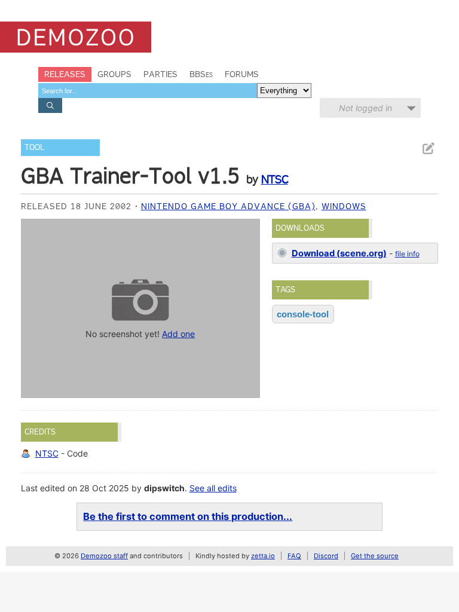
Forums (242, 74)
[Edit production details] (428, 148)
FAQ (294, 556)
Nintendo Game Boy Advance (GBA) (228, 206)
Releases (64, 74)
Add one (178, 334)
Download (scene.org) (339, 253)
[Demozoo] (75, 37)
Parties (160, 74)
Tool (35, 147)
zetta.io (263, 556)
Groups (114, 74)
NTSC (274, 179)
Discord (326, 556)
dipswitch (164, 488)
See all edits (213, 488)
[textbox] (147, 90)
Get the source (375, 556)
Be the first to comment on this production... (187, 516)
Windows (344, 206)
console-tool (303, 314)
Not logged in (365, 108)
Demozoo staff (104, 556)
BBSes (201, 74)
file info (407, 253)
